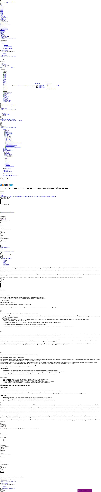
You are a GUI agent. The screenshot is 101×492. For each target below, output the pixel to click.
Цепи (13, 196)
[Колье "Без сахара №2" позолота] (7, 212)
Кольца (15, 196)
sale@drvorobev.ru (4, 50)
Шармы (36, 196)
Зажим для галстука (31, 196)
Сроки (4, 262)
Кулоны (4, 196)
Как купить (7, 153)
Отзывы (4, 261)
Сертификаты (41, 196)
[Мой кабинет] (1, 112)
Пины (10, 196)
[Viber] (7, 185)
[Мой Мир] (4, 185)
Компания (7, 159)
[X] (6, 185)
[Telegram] (12, 185)
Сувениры (25, 196)
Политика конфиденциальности (8, 488)
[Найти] (1, 4)
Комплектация (6, 264)
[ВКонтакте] (1, 185)
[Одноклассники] (3, 185)
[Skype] (11, 185)
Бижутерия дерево (52, 196)
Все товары (46, 196)
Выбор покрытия (6, 265)
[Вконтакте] (3, 59)
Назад (7, 130)
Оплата (4, 263)
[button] (85, 490)
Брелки (18, 196)
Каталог (6, 131)
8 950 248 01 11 (4, 37)
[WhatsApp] (9, 185)
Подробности (3, 219)
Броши (1, 196)
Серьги (7, 196)
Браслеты (21, 196)
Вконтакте (5, 53)
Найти (2, 490)
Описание (5, 260)
